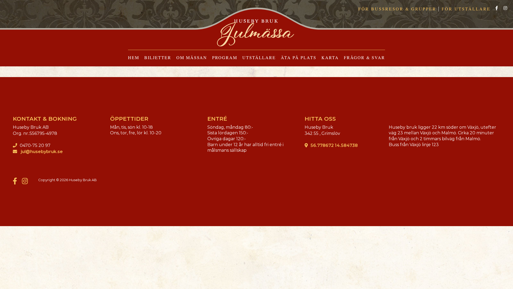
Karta (330, 57)
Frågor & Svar (364, 57)
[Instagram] (505, 8)
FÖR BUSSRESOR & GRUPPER (397, 9)
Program (224, 57)
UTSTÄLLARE (259, 57)
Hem (133, 57)
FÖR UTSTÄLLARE (466, 9)
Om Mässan (191, 57)
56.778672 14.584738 (334, 145)
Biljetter (157, 57)
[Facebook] (497, 8)
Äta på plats (298, 57)
